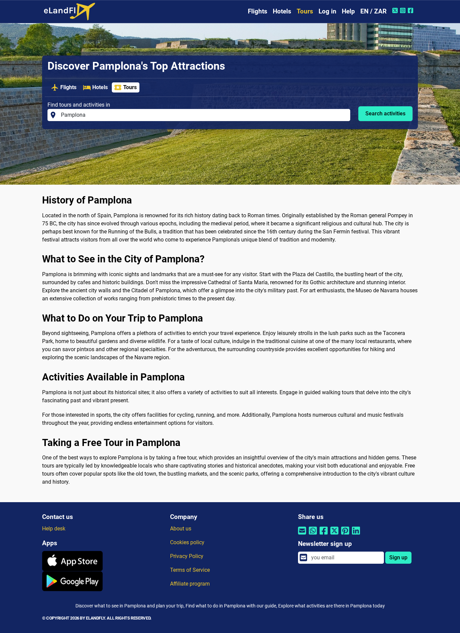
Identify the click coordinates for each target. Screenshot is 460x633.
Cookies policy (187, 542)
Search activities (385, 113)
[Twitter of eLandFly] (396, 10)
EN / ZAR (373, 11)
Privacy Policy (186, 556)
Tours (305, 11)
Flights (257, 11)
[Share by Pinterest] (345, 535)
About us (180, 528)
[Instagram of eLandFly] (403, 10)
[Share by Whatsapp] (313, 535)
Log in (327, 11)
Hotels (282, 11)
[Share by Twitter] (334, 535)
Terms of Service (190, 570)
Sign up (398, 557)
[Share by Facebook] (324, 535)
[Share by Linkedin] (356, 535)
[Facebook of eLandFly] (411, 10)
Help (348, 11)
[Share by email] (302, 535)
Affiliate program (190, 584)
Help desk (53, 528)
